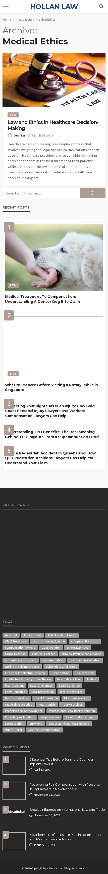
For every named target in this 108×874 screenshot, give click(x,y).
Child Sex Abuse (15, 641)
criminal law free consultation (81, 654)
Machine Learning (76, 698)
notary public (47, 704)
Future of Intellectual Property (25, 673)
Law (13, 114)
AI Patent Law (32, 635)
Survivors (36, 723)
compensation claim (84, 641)
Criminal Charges (43, 654)
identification (61, 673)
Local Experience (46, 698)
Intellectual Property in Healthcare (28, 679)
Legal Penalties (15, 692)
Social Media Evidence (80, 717)
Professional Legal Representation (72, 711)
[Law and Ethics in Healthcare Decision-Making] (54, 80)
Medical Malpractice (18, 704)
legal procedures (71, 692)
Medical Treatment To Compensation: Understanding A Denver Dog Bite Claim (42, 299)
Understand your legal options (69, 723)
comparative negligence (49, 641)
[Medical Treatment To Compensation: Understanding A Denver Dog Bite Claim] (54, 257)
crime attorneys (77, 647)
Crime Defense (15, 654)
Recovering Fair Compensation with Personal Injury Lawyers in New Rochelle (64, 786)
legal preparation (42, 692)
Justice (91, 679)
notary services (72, 704)
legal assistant (14, 685)
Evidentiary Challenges (61, 666)
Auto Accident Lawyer (62, 635)
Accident (11, 635)
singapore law (50, 717)
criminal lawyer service (20, 660)
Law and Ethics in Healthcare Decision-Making (53, 125)
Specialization (14, 723)
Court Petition (51, 647)
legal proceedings (17, 698)
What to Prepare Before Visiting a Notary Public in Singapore (51, 387)
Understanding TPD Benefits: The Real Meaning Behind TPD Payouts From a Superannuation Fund (51, 434)
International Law (68, 679)
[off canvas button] (6, 6)
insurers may (85, 673)
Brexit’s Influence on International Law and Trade (67, 810)
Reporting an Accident (19, 717)
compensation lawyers (20, 647)
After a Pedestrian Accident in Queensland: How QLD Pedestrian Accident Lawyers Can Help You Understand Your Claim (50, 458)
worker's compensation (45, 730)
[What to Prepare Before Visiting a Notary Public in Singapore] (54, 345)
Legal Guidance (69, 685)
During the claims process (22, 666)
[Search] (101, 6)
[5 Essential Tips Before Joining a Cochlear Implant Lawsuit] (14, 766)
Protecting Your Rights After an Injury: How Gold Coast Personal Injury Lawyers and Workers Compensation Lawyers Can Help (50, 411)
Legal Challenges (41, 685)
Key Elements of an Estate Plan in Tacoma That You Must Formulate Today (65, 837)
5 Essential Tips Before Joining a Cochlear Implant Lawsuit (61, 761)
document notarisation (85, 660)
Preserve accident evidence (24, 711)
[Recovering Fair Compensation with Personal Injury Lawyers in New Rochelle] (14, 791)
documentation (52, 660)
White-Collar (13, 730)
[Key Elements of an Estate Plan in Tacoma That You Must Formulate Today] (14, 841)
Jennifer (19, 135)
